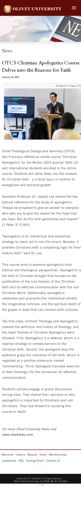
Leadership (9, 461)
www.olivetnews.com (17, 434)
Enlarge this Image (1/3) (68, 86)
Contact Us (53, 461)
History (20, 454)
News (43, 454)
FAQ (21, 461)
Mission (32, 454)
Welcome (7, 454)
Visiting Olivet (35, 461)
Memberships (58, 454)
